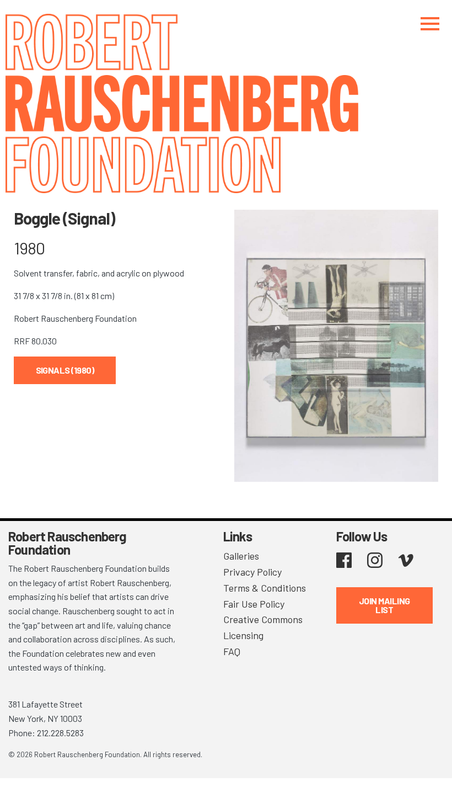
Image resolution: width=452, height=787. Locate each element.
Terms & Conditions (264, 588)
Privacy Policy (252, 572)
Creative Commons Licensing (263, 627)
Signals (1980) (65, 370)
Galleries (241, 556)
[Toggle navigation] (429, 23)
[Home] (226, 103)
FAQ (231, 651)
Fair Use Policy (253, 604)
